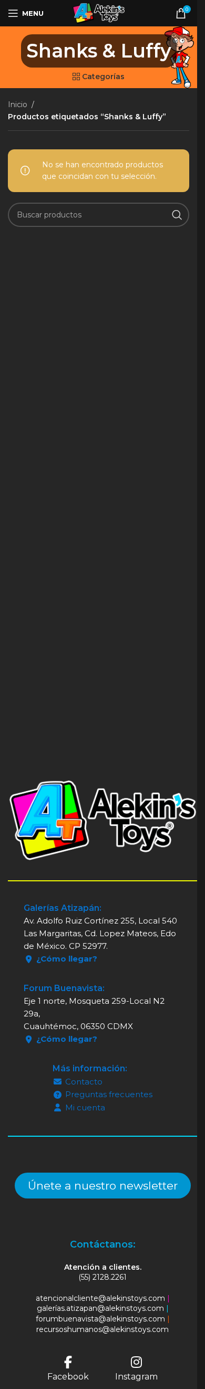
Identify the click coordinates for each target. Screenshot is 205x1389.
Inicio (17, 104)
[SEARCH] (177, 215)
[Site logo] (98, 12)
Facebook (68, 1377)
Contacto (83, 1082)
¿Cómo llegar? (66, 959)
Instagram (136, 1377)
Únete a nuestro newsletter (103, 1185)
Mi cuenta (85, 1107)
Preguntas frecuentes (108, 1094)
